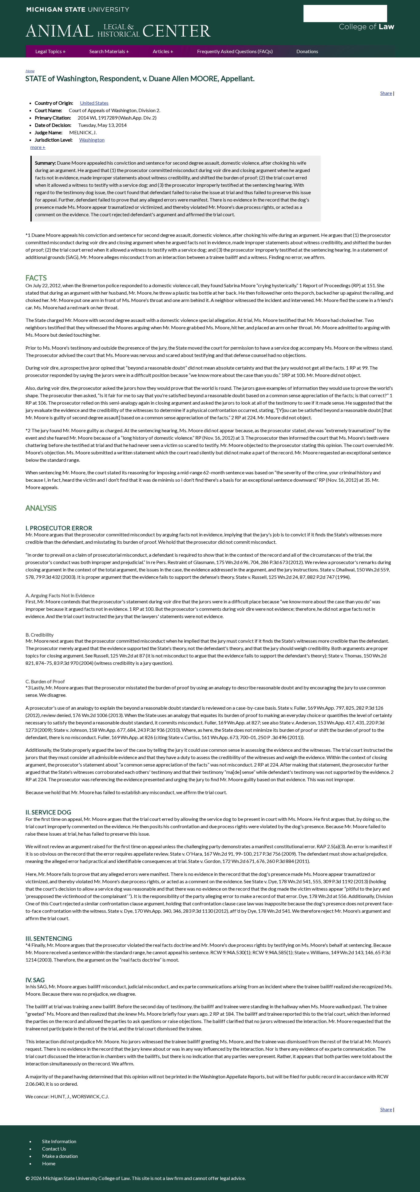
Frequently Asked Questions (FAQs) (235, 51)
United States (94, 103)
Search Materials (107, 51)
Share (386, 93)
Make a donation (60, 1156)
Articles (161, 51)
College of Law (114, 1178)
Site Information (59, 1141)
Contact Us (54, 1148)
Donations (307, 51)
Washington (92, 140)
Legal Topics (48, 51)
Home (30, 71)
